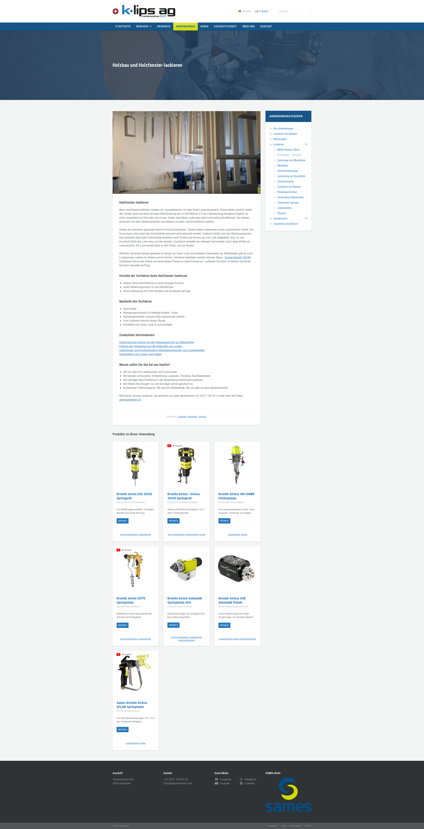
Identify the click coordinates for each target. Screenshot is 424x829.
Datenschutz (295, 826)
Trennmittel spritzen (288, 202)
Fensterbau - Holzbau (196, 417)
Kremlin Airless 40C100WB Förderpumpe (236, 496)
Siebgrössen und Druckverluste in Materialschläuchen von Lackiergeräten (162, 350)
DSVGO (308, 826)
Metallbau (282, 165)
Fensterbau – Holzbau (289, 155)
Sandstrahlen (280, 218)
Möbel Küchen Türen (288, 149)
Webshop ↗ (144, 26)
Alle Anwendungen (283, 128)
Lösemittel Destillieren (285, 223)
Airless (202, 534)
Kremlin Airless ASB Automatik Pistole (232, 600)
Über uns (248, 26)
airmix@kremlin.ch (130, 399)
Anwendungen (185, 26)
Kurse (205, 26)
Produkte (163, 26)
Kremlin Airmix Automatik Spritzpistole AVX (184, 600)
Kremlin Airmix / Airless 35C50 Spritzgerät (183, 496)
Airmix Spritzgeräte (128, 534)
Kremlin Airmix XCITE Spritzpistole (131, 600)
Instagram (249, 779)
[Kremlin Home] (144, 11)
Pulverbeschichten (287, 192)
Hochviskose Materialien (290, 197)
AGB (283, 826)
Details (122, 521)
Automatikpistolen (186, 640)
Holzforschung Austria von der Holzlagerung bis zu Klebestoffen (156, 342)
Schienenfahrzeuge (287, 170)
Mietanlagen (280, 139)
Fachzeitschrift (225, 26)
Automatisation (285, 181)
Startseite (123, 26)
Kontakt (266, 26)
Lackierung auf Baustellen (291, 176)
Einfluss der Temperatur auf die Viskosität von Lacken (150, 346)
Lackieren (278, 144)
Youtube (223, 783)
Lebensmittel (284, 208)
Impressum (272, 826)
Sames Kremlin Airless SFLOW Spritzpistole (132, 705)
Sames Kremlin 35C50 (238, 257)
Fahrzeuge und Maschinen (291, 160)
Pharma (281, 213)
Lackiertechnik (144, 534)
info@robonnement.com (178, 783)
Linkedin (248, 783)
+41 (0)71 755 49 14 (175, 779)
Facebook (224, 779)
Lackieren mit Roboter (285, 133)
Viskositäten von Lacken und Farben (140, 354)
